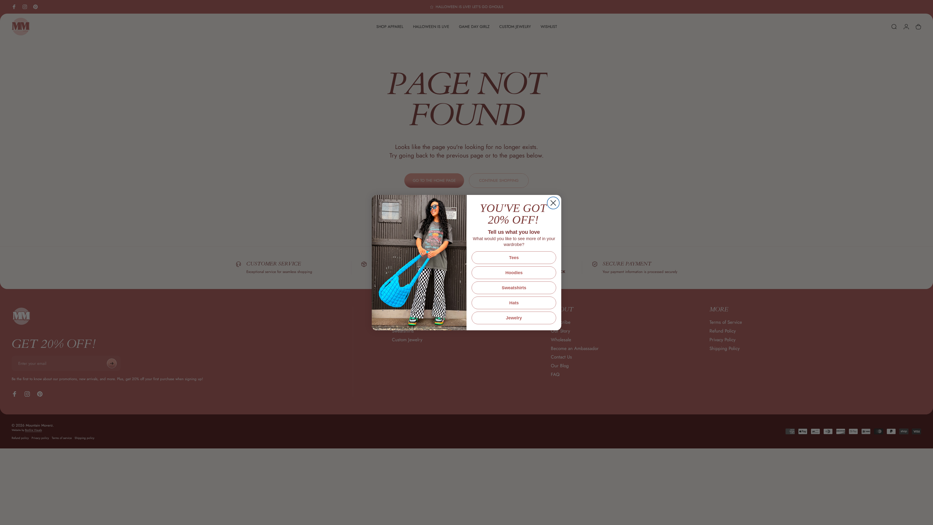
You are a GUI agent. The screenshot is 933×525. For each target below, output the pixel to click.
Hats (514, 302)
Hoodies (514, 272)
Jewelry (514, 317)
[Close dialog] (553, 203)
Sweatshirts (514, 287)
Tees (514, 257)
